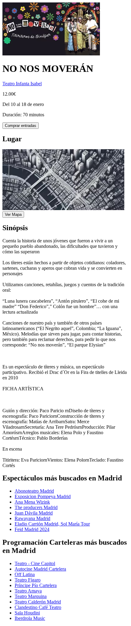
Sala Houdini (27, 612)
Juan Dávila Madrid (34, 512)
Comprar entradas (20, 125)
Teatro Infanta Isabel (22, 83)
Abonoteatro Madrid (34, 491)
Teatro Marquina (31, 596)
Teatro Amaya (28, 590)
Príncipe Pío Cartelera (36, 585)
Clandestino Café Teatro (38, 607)
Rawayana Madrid (32, 518)
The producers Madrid (36, 507)
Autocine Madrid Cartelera (40, 568)
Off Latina (25, 574)
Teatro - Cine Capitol (35, 563)
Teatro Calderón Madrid (38, 601)
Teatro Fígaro (28, 579)
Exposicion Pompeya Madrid (43, 496)
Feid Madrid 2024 (32, 529)
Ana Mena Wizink (32, 502)
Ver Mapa (13, 214)
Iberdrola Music (30, 618)
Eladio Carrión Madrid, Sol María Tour (52, 523)
